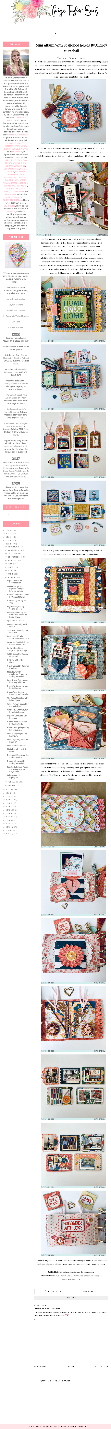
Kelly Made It (40, 1306)
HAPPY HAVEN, (11, 160)
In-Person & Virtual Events (16, 316)
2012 (8, 820)
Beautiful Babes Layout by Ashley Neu (17, 687)
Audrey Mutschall (54, 61)
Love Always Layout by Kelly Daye (17, 735)
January (13, 785)
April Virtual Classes (16, 621)
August (12, 560)
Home (71, 1366)
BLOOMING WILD (11, 169)
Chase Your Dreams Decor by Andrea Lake (17, 693)
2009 (9, 830)
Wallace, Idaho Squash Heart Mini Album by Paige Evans (17, 614)
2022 (9, 544)
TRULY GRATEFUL (10, 183)
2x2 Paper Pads (71, 250)
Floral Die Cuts (56, 258)
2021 (8, 790)
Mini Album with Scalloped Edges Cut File (86, 65)
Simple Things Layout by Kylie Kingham (18, 729)
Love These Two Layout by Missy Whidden (17, 681)
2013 (8, 817)
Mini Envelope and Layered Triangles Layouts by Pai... (16, 588)
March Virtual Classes (16, 745)
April (11, 574)
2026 (9, 530)
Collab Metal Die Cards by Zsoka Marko (17, 723)
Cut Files (16, 322)
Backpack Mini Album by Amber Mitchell (18, 756)
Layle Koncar (10, 474)
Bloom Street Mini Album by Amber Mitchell (18, 596)
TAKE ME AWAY (17, 191)
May (10, 571)
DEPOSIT (25, 341)
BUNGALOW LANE (64, 1275)
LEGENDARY (16, 151)
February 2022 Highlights (13, 776)
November (14, 550)
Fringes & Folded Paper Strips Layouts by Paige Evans (17, 769)
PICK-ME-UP (21, 186)
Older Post (101, 1366)
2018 (8, 800)
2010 (8, 827)
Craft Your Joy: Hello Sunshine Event (16, 465)
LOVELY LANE (21, 149)
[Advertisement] (16, 883)
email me (8, 446)
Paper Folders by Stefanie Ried (14, 581)
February (13, 782)
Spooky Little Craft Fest (15, 383)
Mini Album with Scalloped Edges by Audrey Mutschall (17, 674)
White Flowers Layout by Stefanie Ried (17, 705)
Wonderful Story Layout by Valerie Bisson (17, 711)
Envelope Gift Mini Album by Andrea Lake (18, 637)
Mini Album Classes (16, 310)
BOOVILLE (11, 143)
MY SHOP (11, 211)
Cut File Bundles (15, 327)
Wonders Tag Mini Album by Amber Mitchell (18, 643)
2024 (9, 537)
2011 (8, 824)
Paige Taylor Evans (39, 1427)
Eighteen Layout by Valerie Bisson (15, 607)
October (13, 554)
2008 (9, 834)
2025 (9, 534)
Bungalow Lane (49, 152)
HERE (15, 363)
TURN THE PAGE (12, 188)
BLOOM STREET (19, 180)
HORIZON (23, 183)
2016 (8, 807)
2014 (8, 813)
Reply (37, 1319)
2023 (9, 540)
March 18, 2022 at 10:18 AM (47, 1308)
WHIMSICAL (9, 186)
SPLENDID (20, 171)
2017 (8, 803)
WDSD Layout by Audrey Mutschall (17, 655)
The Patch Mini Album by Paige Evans (17, 699)
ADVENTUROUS (19, 163)
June (11, 567)
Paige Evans (8, 471)
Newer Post (41, 1366)
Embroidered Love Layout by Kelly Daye (17, 649)
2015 (8, 810)
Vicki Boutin (20, 471)
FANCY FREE (10, 194)
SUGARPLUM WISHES (15, 166)
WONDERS (8, 177)
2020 (9, 793)
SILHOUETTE (9, 206)
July (10, 564)
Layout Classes (16, 305)
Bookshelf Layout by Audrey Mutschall (16, 762)
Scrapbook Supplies (16, 299)
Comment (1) (89, 1291)
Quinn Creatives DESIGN (73, 1427)
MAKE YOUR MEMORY (19, 134)
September (14, 557)
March (12, 577)
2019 (8, 796)
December (14, 547)
